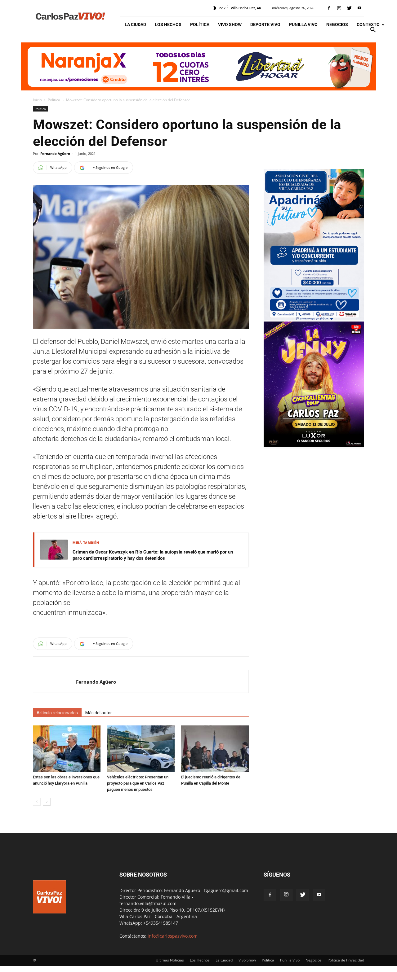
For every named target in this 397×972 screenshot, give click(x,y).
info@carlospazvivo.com (173, 936)
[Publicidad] (198, 66)
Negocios (337, 24)
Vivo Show (230, 24)
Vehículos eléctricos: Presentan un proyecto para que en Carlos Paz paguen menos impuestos (137, 783)
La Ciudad (135, 24)
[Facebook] (328, 8)
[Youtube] (359, 8)
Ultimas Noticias (170, 960)
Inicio (37, 100)
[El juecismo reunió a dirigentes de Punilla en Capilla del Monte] (215, 748)
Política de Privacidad (346, 960)
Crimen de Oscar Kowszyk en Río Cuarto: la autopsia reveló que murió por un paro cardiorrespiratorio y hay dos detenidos (153, 555)
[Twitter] (349, 8)
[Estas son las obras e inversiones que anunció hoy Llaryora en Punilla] (66, 748)
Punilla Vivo (303, 24)
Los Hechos (168, 24)
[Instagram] (339, 8)
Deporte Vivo (265, 24)
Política (199, 24)
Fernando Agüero (55, 153)
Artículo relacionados (57, 712)
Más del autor (98, 712)
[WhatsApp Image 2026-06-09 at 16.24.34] (314, 445)
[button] (372, 30)
